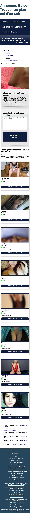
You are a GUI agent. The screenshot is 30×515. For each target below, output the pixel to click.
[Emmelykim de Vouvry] (15, 374)
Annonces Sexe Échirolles (6, 414)
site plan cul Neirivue (19, 444)
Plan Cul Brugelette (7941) (16, 507)
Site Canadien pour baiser (16, 473)
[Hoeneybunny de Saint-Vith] (15, 308)
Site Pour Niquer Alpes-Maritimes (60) (16, 490)
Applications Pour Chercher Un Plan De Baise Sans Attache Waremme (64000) (16, 484)
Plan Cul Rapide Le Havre (16, 497)
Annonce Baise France (16, 464)
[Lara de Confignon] (15, 275)
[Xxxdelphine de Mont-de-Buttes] (15, 176)
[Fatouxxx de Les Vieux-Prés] (15, 209)
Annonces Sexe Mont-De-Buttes (7, 183)
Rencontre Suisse (17, 22)
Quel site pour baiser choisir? (13, 27)
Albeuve (8, 58)
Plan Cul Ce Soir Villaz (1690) (16, 502)
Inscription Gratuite (9, 32)
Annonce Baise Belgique (16, 462)
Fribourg (8, 53)
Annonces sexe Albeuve (12, 60)
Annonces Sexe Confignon (6, 282)
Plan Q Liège (16, 492)
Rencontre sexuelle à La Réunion (16, 469)
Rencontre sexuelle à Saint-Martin (16, 467)
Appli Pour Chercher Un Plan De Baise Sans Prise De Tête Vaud (16, 500)
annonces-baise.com (6, 509)
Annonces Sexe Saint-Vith (6, 315)
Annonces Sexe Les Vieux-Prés (7, 216)
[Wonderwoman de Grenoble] (15, 242)
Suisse (7, 50)
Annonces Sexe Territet (6, 348)
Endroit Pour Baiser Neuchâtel (16, 504)
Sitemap (16, 479)
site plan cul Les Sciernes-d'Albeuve (15, 429)
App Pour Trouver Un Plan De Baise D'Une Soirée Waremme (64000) (16, 487)
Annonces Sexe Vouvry (6, 381)
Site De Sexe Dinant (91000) (16, 495)
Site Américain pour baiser (16, 475)
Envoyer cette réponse (15, 136)
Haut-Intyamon (9, 55)
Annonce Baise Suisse (16, 460)
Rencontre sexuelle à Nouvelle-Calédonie (16, 471)
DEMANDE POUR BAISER (15, 186)
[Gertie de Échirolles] (15, 406)
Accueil (4, 22)
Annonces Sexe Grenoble (6, 249)
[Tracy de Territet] (15, 341)
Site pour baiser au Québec (16, 477)
